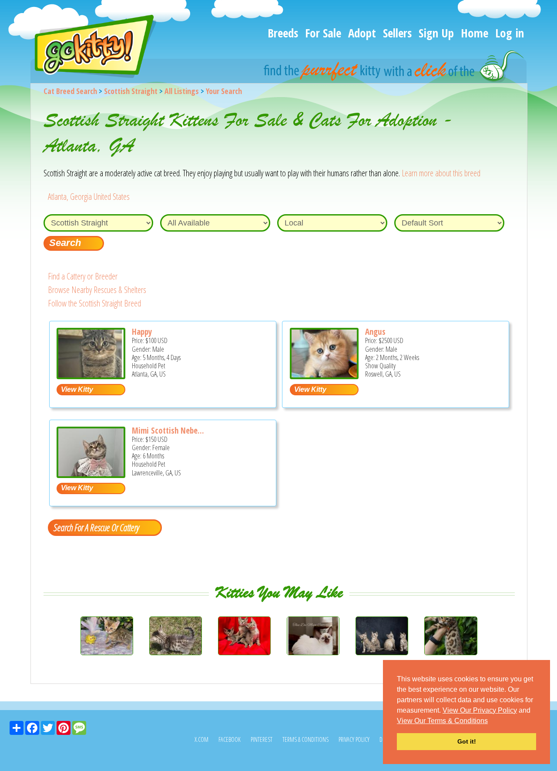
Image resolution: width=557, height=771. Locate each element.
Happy (142, 331)
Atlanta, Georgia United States (89, 196)
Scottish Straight (131, 91)
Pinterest (261, 739)
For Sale (323, 33)
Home (474, 33)
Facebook (229, 739)
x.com (201, 739)
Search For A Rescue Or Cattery (96, 527)
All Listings (181, 91)
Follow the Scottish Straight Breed (94, 303)
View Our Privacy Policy (480, 710)
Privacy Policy (354, 739)
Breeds (283, 33)
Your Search (224, 91)
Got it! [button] (466, 741)
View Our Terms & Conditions (442, 720)
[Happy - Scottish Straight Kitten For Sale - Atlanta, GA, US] (91, 376)
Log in (509, 33)
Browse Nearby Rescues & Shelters (97, 290)
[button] (491, 721)
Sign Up (436, 33)
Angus (375, 331)
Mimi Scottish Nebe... (168, 430)
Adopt (362, 33)
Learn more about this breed (441, 173)
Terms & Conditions (305, 739)
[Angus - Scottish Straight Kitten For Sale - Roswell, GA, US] (324, 376)
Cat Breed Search (70, 91)
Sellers (397, 33)
